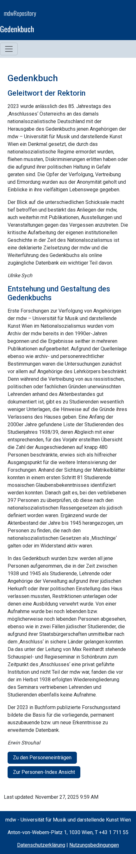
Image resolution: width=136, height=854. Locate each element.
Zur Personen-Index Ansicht (44, 772)
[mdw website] (113, 22)
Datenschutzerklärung (41, 845)
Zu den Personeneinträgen (42, 758)
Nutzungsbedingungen (94, 845)
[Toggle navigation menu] (9, 49)
